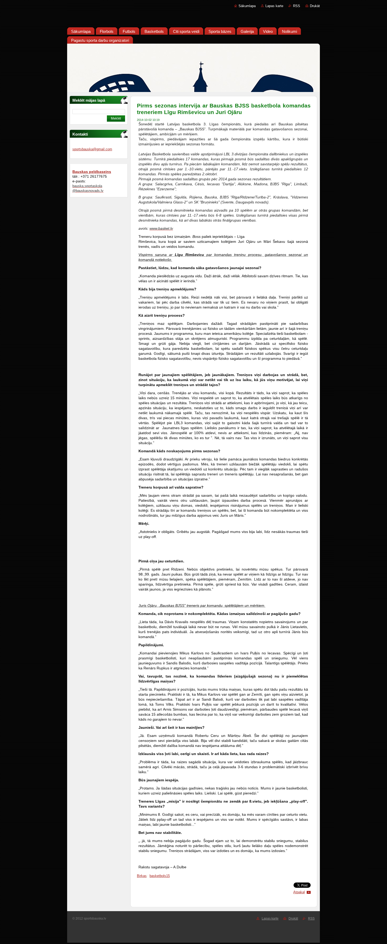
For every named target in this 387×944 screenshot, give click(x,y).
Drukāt (315, 6)
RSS (296, 6)
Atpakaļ (299, 892)
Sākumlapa (247, 6)
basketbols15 (160, 876)
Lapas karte (274, 6)
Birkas (142, 876)
